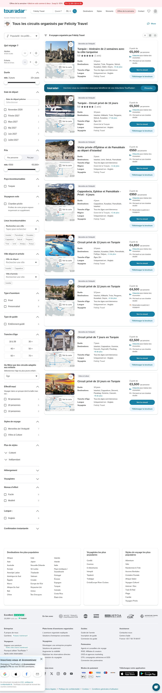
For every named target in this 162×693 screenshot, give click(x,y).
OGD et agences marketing (92, 654)
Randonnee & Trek (132, 568)
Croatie (33, 580)
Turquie (11, 186)
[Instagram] (58, 673)
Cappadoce (9, 239)
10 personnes (14, 411)
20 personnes (14, 405)
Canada (57, 590)
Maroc (9, 584)
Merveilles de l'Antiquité (18, 429)
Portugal (57, 575)
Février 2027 (13, 116)
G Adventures (92, 568)
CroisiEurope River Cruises (97, 582)
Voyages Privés (131, 601)
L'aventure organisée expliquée (55, 633)
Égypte (10, 580)
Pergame (29, 239)
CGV (22, 682)
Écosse (57, 579)
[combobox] (21, 229)
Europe (10, 569)
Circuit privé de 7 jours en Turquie (98, 337)
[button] (142, 56)
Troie (7, 244)
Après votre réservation (13, 654)
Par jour (30, 158)
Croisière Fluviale (132, 575)
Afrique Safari (130, 579)
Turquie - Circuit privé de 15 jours (97, 103)
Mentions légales (49, 689)
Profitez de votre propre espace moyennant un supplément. (20, 208)
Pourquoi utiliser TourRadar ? (15, 651)
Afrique (10, 558)
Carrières (16, 636)
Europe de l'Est (37, 584)
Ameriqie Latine (13, 573)
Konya (31, 244)
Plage (127, 593)
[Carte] (155, 35)
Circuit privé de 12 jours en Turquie (98, 286)
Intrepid (90, 571)
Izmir (14, 244)
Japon (33, 562)
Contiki (89, 560)
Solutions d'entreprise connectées (56, 636)
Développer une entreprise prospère (57, 645)
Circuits (23, 18)
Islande (57, 558)
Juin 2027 (12, 134)
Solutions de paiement (51, 648)
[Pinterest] (64, 673)
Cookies (85, 689)
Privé (10, 300)
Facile (11, 494)
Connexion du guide (89, 639)
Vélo (127, 564)
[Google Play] (148, 673)
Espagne (57, 583)
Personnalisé (14, 306)
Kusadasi (30, 235)
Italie (56, 565)
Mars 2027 (13, 122)
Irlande (57, 562)
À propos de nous (11, 633)
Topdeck (90, 575)
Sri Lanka (34, 569)
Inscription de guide (89, 636)
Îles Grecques (36, 595)
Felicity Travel (15, 18)
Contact (141, 11)
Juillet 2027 (13, 140)
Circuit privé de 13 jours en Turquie (98, 242)
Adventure (129, 560)
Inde (32, 558)
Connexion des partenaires (92, 660)
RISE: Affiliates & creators (91, 651)
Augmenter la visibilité (51, 651)
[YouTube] (71, 673)
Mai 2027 (12, 128)
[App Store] (128, 673)
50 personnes (14, 399)
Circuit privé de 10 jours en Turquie (98, 381)
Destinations (88, 11)
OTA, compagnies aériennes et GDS (95, 657)
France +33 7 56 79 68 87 (129, 639)
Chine (9, 595)
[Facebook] (45, 673)
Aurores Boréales (132, 571)
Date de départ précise (16, 99)
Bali (8, 591)
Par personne (12, 158)
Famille (128, 597)
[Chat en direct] (156, 687)
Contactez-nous (125, 633)
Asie (9, 562)
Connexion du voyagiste (52, 657)
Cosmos (90, 564)
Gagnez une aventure (16, 646)
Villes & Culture (15, 435)
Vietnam (34, 576)
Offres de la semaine (125, 11)
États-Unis (58, 597)
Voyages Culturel (132, 582)
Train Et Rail (130, 590)
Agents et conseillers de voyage (93, 648)
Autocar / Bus (130, 586)
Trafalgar (90, 579)
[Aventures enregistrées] (148, 11)
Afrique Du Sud (13, 587)
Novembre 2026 (15, 110)
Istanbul (8, 235)
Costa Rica (58, 594)
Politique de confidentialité (69, 689)
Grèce (33, 591)
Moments (109, 11)
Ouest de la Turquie (102, 124)
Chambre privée (15, 204)
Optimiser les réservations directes (56, 654)
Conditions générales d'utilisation (104, 689)
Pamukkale (19, 235)
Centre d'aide (124, 636)
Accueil (6, 18)
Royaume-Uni (36, 587)
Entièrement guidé (16, 324)
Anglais (11, 518)
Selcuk (19, 239)
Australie (10, 565)
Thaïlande (35, 573)
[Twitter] (51, 673)
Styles (99, 11)
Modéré (11, 500)
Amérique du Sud (14, 576)
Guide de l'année (88, 633)
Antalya (22, 244)
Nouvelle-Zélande (38, 565)
